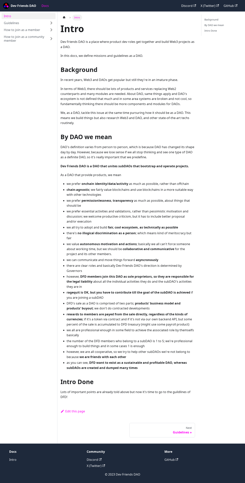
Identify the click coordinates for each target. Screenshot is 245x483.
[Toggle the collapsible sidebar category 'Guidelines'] (51, 23)
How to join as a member (22, 30)
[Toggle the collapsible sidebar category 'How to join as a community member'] (51, 39)
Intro (7, 16)
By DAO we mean (214, 25)
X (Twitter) (208, 6)
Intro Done (210, 30)
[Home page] (64, 17)
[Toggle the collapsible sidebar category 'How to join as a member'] (51, 30)
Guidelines (11, 23)
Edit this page (75, 411)
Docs (45, 6)
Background (211, 19)
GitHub (229, 6)
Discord (187, 6)
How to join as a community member (24, 39)
